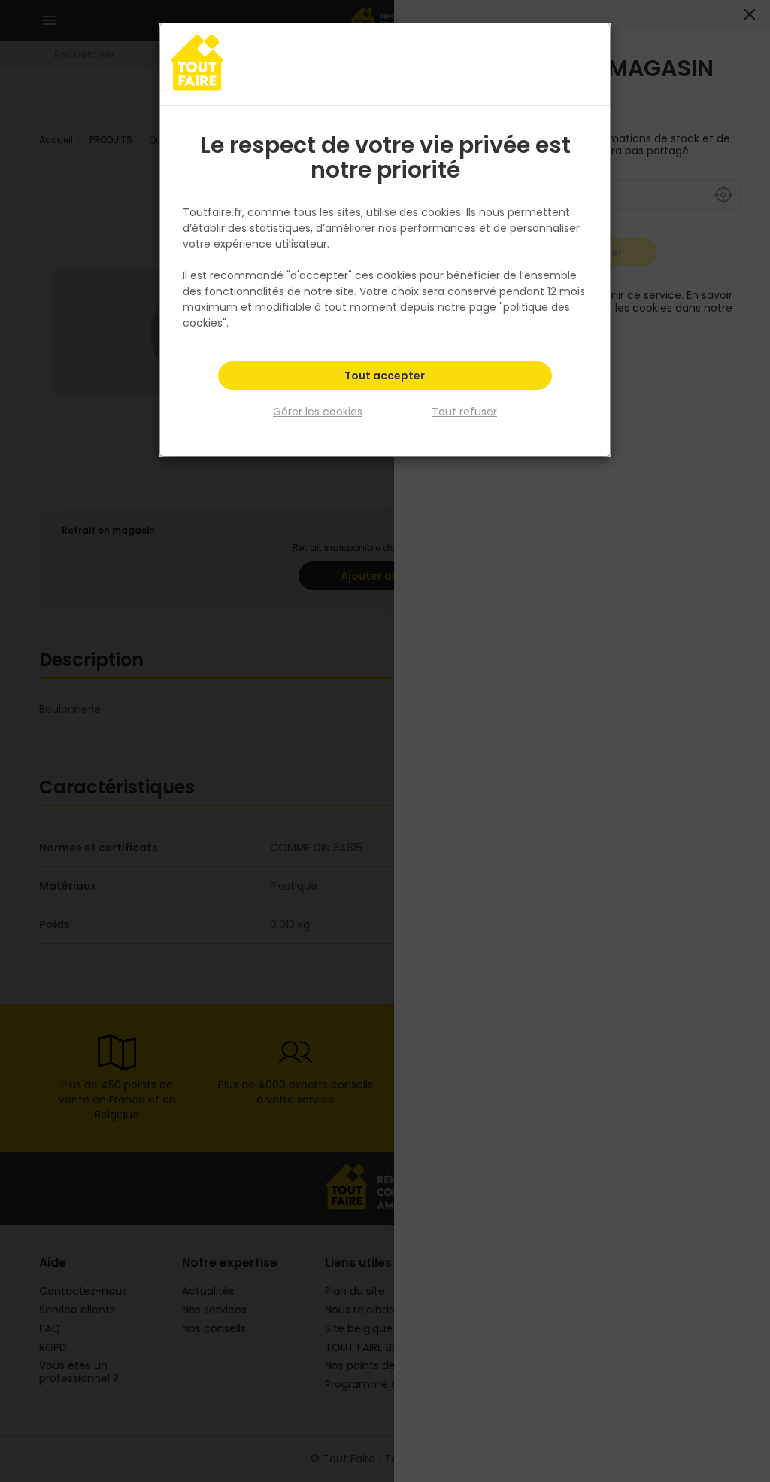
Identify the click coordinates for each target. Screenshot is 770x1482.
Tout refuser (464, 411)
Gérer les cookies (317, 411)
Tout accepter (384, 375)
